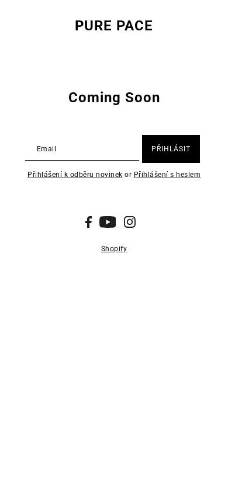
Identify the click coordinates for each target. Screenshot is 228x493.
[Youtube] (107, 222)
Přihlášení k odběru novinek (75, 175)
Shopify (114, 249)
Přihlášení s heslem (167, 175)
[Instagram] (130, 222)
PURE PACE (114, 26)
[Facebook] (88, 222)
